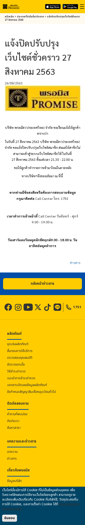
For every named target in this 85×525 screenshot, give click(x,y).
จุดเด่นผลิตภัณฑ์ (17, 344)
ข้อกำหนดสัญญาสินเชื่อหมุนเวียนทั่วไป (31, 391)
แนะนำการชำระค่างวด (21, 378)
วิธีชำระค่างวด (16, 371)
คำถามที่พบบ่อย (17, 414)
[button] (42, 283)
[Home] (11, 6)
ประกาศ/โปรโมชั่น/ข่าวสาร (30, 17)
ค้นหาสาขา (14, 427)
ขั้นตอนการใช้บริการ (20, 350)
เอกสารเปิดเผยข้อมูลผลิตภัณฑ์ (27, 385)
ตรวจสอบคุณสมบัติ (19, 357)
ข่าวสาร (75, 263)
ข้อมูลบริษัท (14, 480)
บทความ (12, 451)
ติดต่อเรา (13, 420)
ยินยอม (9, 518)
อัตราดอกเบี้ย (16, 364)
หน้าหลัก (9, 17)
